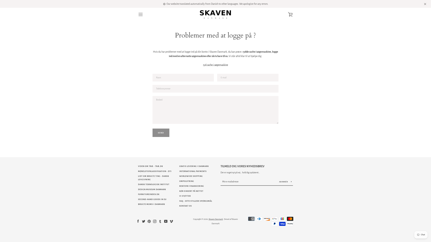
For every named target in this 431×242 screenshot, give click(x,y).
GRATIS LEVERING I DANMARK (194, 166)
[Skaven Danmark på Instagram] (154, 221)
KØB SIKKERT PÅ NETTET (191, 191)
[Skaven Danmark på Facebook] (138, 221)
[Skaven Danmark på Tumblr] (160, 221)
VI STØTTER (185, 196)
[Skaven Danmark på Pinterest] (149, 221)
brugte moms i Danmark (151, 204)
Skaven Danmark (216, 219)
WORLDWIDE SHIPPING (191, 176)
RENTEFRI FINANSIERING (191, 186)
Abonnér (283, 182)
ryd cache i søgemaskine (215, 65)
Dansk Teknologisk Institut (153, 184)
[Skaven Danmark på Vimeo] (171, 221)
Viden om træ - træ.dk (150, 166)
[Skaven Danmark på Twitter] (143, 221)
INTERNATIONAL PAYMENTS (193, 171)
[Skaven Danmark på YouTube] (166, 221)
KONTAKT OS (185, 206)
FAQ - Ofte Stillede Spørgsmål (195, 201)
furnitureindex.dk (148, 194)
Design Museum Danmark (152, 189)
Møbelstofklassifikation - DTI (155, 171)
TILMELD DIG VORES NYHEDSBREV (242, 166)
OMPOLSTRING (186, 181)
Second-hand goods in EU (152, 199)
